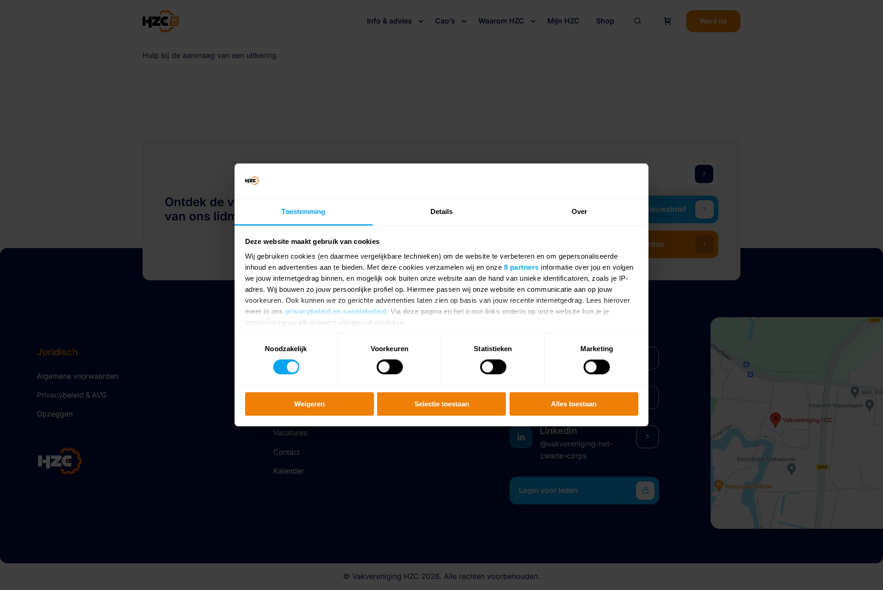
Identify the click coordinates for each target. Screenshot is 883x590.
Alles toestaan (573, 404)
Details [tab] (441, 211)
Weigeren (309, 404)
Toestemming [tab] (303, 211)
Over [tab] (579, 211)
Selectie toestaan (441, 404)
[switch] (390, 366)
